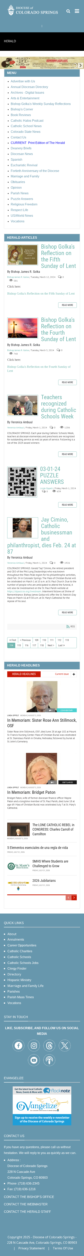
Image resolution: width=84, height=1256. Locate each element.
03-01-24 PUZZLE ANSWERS (22, 482)
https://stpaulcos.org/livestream (24, 591)
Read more (67, 305)
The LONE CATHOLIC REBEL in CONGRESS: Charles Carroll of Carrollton (53, 829)
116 (26, 645)
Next (50, 645)
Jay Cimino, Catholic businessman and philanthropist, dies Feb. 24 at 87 (22, 528)
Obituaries (67, 782)
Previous (26, 640)
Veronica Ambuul (15, 427)
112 (59, 640)
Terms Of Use (63, 1248)
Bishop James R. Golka (18, 276)
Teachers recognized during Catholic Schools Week (22, 405)
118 (42, 645)
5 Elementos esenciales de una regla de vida (37, 848)
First (14, 640)
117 (34, 645)
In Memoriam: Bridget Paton (31, 792)
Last (60, 645)
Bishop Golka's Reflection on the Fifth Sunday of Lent (22, 255)
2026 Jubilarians (44, 880)
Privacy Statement (31, 1248)
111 (52, 640)
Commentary (67, 710)
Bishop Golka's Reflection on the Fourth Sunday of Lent (22, 328)
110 (44, 640)
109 (36, 640)
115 (19, 645)
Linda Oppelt (46, 488)
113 (67, 640)
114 (11, 645)
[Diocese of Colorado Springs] (33, 9)
